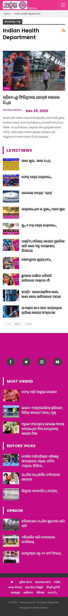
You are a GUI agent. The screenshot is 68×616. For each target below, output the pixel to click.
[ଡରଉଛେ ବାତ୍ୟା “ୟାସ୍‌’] (11, 196)
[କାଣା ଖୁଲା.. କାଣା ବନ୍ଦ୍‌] (11, 164)
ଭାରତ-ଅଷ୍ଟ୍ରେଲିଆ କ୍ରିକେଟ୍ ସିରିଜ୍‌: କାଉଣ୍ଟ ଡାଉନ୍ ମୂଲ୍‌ (42, 410)
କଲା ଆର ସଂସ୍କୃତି (34, 587)
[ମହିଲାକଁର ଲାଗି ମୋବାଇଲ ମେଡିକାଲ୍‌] (11, 541)
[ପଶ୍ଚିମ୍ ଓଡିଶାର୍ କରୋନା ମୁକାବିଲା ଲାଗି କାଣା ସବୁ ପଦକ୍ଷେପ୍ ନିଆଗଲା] (11, 245)
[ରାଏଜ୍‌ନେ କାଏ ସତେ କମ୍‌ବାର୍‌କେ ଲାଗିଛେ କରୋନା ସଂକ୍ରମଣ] (11, 311)
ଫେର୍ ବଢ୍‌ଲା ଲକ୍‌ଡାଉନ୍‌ (37, 176)
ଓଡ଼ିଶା (6, 88)
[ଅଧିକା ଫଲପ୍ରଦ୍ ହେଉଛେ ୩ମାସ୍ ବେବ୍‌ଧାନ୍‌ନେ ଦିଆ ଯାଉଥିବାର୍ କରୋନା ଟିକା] (11, 428)
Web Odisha (41, 607)
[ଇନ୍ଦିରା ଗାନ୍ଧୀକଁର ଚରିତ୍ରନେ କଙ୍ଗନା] (11, 478)
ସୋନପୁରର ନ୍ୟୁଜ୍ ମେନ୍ (36, 259)
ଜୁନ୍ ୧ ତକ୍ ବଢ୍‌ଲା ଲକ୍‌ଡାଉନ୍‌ (39, 225)
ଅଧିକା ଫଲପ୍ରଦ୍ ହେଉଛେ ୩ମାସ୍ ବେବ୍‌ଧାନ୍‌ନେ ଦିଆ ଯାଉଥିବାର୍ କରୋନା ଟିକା (43, 429)
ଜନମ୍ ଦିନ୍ (52, 592)
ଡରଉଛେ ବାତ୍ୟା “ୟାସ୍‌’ (37, 192)
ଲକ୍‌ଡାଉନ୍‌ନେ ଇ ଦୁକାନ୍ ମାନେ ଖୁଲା (43, 209)
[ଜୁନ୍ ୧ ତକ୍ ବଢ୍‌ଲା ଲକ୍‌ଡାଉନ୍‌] (11, 229)
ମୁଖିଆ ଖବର (25, 582)
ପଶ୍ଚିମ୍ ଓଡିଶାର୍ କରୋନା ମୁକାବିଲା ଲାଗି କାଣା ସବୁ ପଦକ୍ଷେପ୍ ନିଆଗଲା (43, 246)
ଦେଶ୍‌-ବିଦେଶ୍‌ (15, 587)
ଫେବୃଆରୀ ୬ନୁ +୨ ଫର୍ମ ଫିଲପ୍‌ (41, 553)
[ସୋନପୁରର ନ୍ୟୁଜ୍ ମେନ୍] (11, 263)
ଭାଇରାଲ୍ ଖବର (43, 582)
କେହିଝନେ (28, 592)
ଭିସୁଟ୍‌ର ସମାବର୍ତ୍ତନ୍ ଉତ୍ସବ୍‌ (39, 490)
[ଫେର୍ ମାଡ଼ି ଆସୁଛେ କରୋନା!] (11, 395)
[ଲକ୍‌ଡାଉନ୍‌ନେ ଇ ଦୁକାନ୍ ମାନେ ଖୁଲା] (11, 213)
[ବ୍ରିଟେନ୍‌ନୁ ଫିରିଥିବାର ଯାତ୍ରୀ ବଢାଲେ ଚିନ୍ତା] (34, 71)
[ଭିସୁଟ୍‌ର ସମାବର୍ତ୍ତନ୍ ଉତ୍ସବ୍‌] (11, 494)
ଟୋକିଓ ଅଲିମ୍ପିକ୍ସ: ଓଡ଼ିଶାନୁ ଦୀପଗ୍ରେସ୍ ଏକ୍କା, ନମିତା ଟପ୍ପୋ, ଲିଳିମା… (40, 461)
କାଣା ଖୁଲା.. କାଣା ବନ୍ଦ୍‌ (36, 160)
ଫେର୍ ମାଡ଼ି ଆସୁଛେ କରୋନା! (39, 391)
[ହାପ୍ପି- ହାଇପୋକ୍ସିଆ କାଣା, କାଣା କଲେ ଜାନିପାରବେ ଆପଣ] (11, 295)
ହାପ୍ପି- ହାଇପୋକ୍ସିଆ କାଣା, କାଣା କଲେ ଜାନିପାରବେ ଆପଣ (41, 294)
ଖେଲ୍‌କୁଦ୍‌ (15, 592)
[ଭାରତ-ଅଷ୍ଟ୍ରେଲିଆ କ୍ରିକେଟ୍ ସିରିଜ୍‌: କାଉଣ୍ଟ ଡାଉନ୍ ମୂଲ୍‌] (11, 411)
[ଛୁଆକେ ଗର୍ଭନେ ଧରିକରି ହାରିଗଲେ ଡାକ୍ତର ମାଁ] (11, 279)
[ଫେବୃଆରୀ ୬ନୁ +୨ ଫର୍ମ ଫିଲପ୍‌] (11, 557)
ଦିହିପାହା (40, 592)
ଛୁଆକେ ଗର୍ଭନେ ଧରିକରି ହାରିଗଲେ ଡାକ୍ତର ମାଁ (37, 278)
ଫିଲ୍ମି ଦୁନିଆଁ (53, 587)
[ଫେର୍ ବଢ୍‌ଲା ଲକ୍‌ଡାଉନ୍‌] (11, 180)
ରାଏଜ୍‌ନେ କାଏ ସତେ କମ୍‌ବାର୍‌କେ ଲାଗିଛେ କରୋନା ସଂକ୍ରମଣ (42, 310)
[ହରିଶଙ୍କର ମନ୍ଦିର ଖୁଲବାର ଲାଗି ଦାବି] (11, 525)
